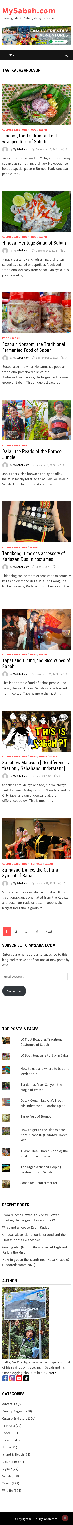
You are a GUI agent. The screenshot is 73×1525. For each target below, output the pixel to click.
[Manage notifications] (65, 1518)
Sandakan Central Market (38, 1183)
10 (63, 883)
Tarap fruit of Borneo (36, 1116)
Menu (12, 55)
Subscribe (14, 991)
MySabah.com (28, 10)
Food (33, 129)
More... (53, 1372)
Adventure (9, 1404)
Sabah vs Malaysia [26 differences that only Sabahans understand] (35, 765)
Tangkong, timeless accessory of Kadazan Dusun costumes (33, 556)
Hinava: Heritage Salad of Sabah (34, 243)
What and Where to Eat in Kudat (25, 1227)
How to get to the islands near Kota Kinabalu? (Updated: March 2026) (43, 1134)
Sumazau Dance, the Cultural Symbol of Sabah (30, 873)
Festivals (35, 864)
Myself (7, 1469)
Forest (7, 1440)
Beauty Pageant (14, 1411)
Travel (6, 1483)
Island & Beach (13, 1454)
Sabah (43, 129)
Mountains (10, 1461)
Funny (43, 756)
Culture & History (14, 129)
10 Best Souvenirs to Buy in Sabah (44, 1055)
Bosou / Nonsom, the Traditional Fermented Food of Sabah (33, 347)
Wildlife (7, 1490)
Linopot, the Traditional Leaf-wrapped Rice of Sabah (30, 138)
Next (48, 931)
